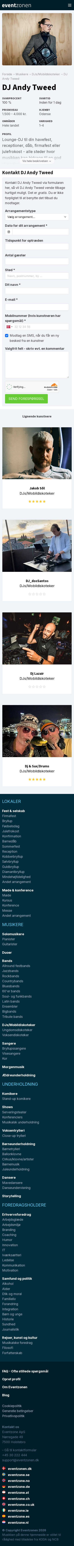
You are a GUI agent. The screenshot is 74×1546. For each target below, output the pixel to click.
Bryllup (7, 821)
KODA (43, 1539)
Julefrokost (10, 831)
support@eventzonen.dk (20, 1460)
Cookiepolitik (12, 1406)
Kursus (7, 900)
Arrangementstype (20, 211)
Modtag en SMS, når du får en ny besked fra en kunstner (34, 338)
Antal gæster (15, 255)
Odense (45, 114)
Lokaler (11, 801)
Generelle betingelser (17, 1411)
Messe (7, 910)
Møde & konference (17, 890)
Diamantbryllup (13, 872)
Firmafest (9, 816)
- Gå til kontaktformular (19, 1450)
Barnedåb (9, 841)
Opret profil (11, 1379)
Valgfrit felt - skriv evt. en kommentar (34, 348)
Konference (10, 905)
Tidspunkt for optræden (24, 240)
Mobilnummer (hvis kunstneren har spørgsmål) (33, 318)
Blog (5, 1395)
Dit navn (13, 285)
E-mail (11, 299)
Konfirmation (11, 836)
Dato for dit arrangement (26, 225)
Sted (10, 270)
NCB (55, 1539)
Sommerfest (11, 846)
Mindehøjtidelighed (16, 877)
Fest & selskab (13, 811)
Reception (9, 851)
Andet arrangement (16, 882)
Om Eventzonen (14, 1387)
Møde (6, 895)
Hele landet (10, 125)
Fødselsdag (10, 826)
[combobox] (37, 276)
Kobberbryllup (12, 856)
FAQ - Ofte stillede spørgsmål (25, 1371)
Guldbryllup (10, 867)
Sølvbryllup (10, 861)
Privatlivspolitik (13, 1416)
